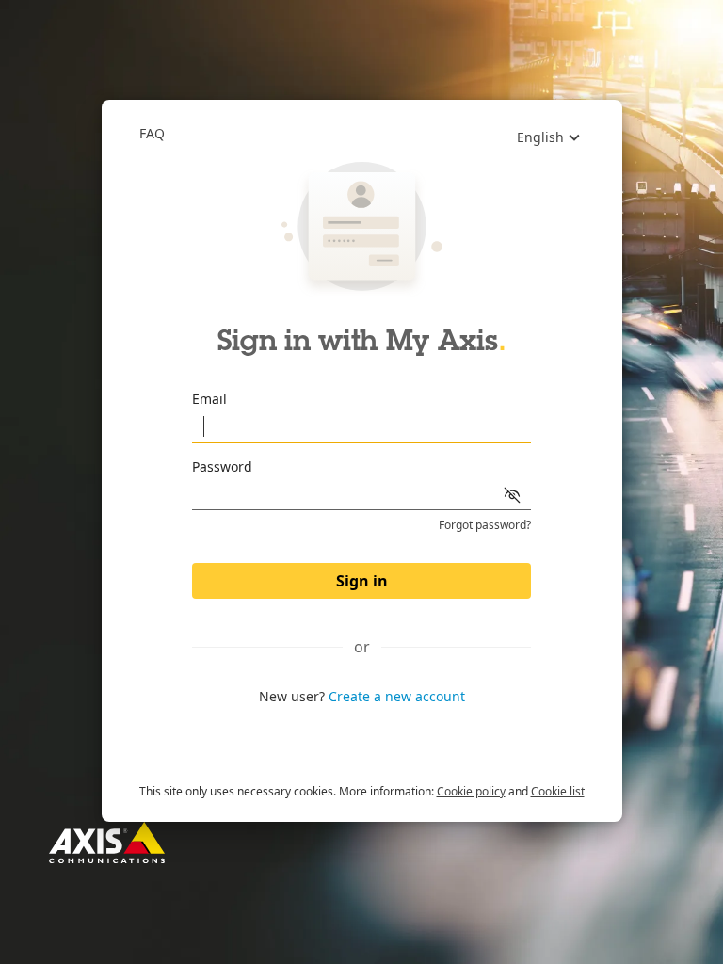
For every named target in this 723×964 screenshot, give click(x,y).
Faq (152, 133)
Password (222, 466)
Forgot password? (485, 525)
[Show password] (512, 495)
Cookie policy (471, 791)
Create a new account (397, 696)
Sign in (362, 580)
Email (209, 399)
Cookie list (558, 791)
